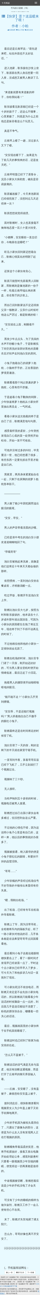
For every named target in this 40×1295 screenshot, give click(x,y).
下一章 (29, 1272)
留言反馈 (30, 30)
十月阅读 (6, 2)
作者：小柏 (20, 25)
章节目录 (21, 1272)
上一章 (10, 1272)
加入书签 (21, 30)
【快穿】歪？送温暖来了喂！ (22, 18)
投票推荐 (12, 30)
